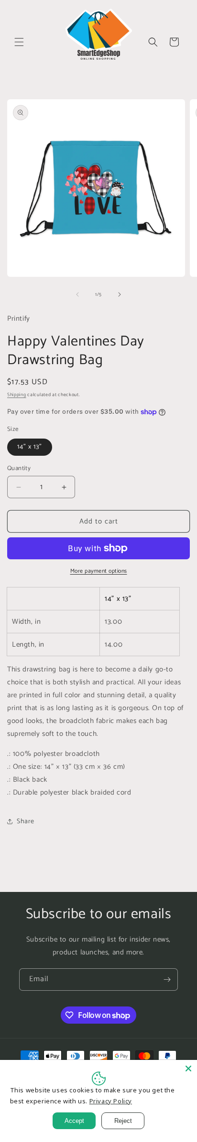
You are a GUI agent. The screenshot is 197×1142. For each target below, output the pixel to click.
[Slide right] (119, 294)
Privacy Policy (110, 1101)
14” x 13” (29, 446)
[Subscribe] (166, 979)
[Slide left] (77, 294)
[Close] (188, 1068)
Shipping (16, 394)
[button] (19, 41)
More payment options (98, 571)
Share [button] (25, 821)
